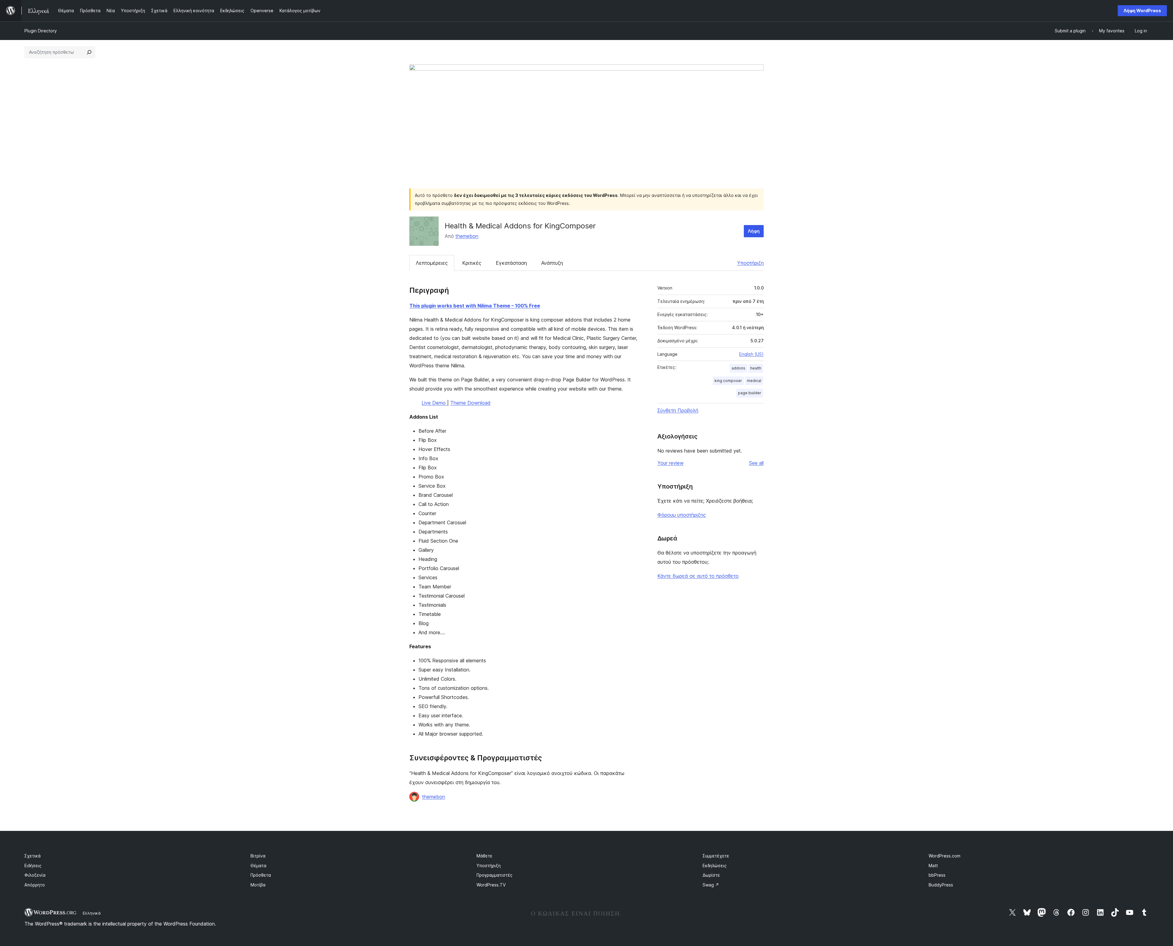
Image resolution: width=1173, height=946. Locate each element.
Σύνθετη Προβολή (677, 410)
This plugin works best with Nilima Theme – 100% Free (474, 306)
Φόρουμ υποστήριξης (681, 515)
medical (754, 380)
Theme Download (470, 403)
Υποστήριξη (750, 263)
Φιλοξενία (35, 875)
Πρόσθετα (260, 875)
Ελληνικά (92, 913)
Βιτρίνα (257, 855)
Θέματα (258, 865)
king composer (728, 380)
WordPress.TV (491, 884)
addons (738, 368)
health (755, 368)
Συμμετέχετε (716, 855)
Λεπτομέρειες (432, 263)
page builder (749, 393)
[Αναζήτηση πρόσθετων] (89, 52)
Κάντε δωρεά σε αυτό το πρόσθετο (698, 576)
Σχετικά (32, 855)
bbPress (937, 875)
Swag (711, 884)
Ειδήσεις (33, 865)
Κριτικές (471, 263)
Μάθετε (484, 855)
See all (756, 463)
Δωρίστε (711, 875)
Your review (670, 463)
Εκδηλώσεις (715, 865)
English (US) (751, 354)
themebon (466, 236)
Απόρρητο (34, 884)
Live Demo (434, 403)
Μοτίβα (257, 884)
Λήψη (754, 231)
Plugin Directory (40, 30)
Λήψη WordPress (1142, 10)
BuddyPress (941, 884)
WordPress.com (944, 855)
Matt (933, 865)
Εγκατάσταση (511, 263)
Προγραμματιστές (495, 875)
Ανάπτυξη (552, 263)
